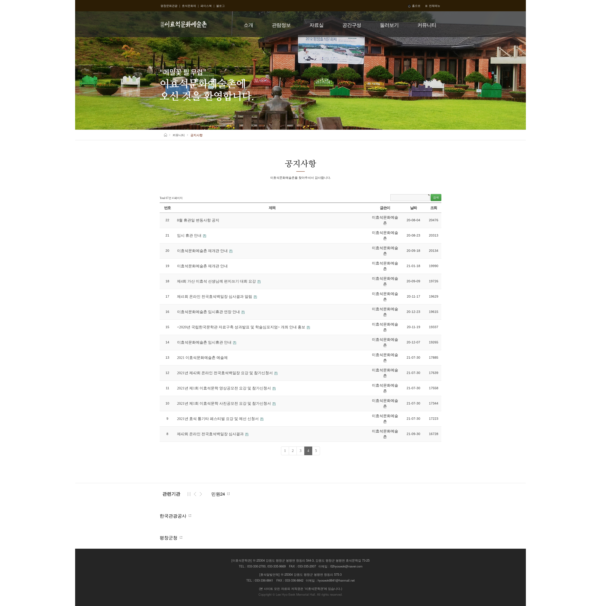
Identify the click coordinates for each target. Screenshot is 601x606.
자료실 (316, 24)
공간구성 (351, 24)
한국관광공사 (174, 516)
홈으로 (415, 6)
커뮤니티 (426, 24)
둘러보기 (389, 24)
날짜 (413, 208)
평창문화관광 (169, 6)
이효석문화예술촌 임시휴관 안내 (204, 342)
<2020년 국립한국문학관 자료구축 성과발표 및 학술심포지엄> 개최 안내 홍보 (241, 327)
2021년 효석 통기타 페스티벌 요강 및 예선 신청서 (218, 419)
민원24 (219, 494)
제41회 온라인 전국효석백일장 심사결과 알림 (215, 297)
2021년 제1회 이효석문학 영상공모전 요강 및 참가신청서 (224, 388)
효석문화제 (189, 6)
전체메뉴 (434, 6)
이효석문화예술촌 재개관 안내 (203, 251)
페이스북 (206, 6)
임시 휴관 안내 (189, 235)
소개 (248, 24)
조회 (433, 208)
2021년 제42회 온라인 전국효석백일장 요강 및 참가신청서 (225, 373)
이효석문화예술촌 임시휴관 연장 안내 (209, 312)
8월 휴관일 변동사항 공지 (198, 220)
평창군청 (170, 537)
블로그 (220, 6)
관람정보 (281, 24)
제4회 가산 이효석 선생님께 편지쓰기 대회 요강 (217, 281)
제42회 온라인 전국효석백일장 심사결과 (211, 434)
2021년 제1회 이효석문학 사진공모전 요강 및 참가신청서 (224, 403)
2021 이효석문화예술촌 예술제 (202, 358)
